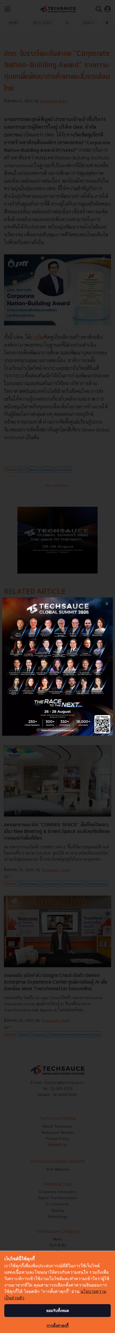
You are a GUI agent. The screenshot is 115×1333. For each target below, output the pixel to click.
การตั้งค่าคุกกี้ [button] (57, 1325)
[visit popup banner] (57, 666)
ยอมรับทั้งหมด (57, 1310)
